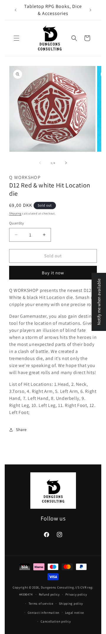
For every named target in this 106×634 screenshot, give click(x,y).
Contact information (43, 613)
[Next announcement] (90, 10)
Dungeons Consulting (57, 587)
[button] (16, 38)
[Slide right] (65, 162)
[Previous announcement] (15, 10)
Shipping (15, 213)
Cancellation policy (56, 621)
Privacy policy (76, 594)
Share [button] (21, 429)
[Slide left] (40, 162)
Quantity (16, 223)
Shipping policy (71, 603)
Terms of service (41, 603)
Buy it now (53, 272)
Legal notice (74, 613)
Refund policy (49, 594)
